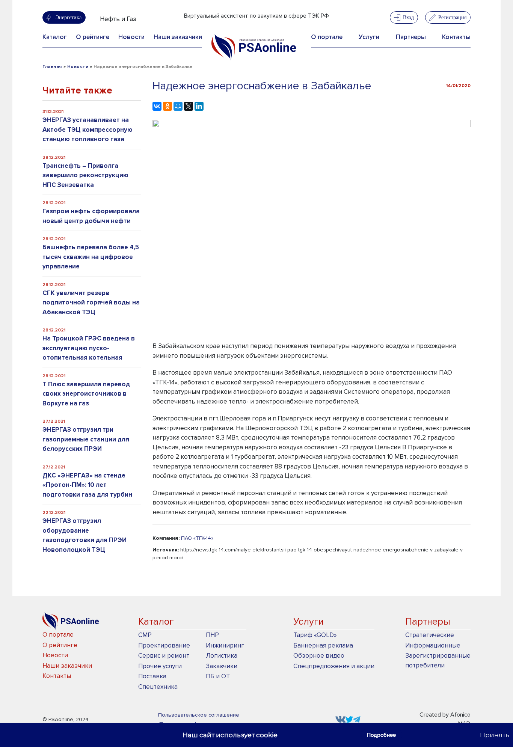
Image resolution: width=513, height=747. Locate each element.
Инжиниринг (225, 645)
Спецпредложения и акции (333, 666)
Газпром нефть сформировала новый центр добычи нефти (91, 216)
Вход (408, 17)
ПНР (212, 635)
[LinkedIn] (199, 106)
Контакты (456, 37)
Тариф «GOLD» (314, 635)
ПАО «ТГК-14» (197, 538)
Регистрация (452, 17)
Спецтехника (158, 687)
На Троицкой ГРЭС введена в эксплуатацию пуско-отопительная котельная (88, 347)
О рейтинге (92, 37)
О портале (327, 37)
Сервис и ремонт (163, 656)
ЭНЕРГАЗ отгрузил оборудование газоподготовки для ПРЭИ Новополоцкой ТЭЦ (84, 535)
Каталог (54, 37)
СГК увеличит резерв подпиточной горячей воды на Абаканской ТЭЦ (91, 302)
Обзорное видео (318, 656)
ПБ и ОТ (218, 676)
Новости (131, 37)
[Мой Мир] (178, 106)
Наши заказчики (178, 37)
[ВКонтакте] (156, 106)
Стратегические (429, 635)
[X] (188, 106)
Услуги (369, 37)
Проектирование (164, 645)
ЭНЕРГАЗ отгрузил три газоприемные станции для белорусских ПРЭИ (85, 439)
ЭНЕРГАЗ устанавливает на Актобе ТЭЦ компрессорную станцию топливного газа (87, 129)
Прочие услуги (160, 666)
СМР (145, 635)
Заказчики (221, 666)
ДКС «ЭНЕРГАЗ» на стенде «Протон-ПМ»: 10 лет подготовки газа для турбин (87, 485)
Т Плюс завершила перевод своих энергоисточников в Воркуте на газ (86, 393)
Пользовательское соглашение (198, 715)
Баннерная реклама (323, 645)
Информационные (432, 645)
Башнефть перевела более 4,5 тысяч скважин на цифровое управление (90, 256)
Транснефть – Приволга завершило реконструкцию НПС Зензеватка (85, 175)
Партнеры (411, 37)
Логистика (221, 656)
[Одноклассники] (167, 106)
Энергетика (68, 17)
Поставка (152, 676)
